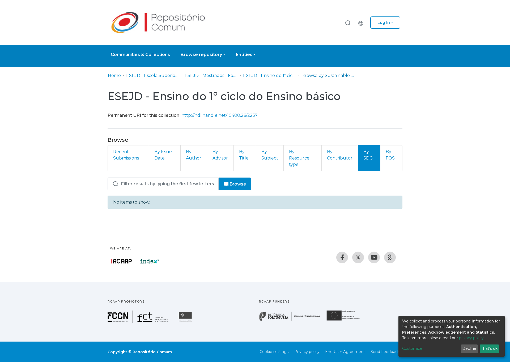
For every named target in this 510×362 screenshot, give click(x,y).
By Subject (269, 155)
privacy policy (471, 337)
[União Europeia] (346, 320)
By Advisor (220, 155)
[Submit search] (348, 22)
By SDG (368, 155)
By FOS (390, 155)
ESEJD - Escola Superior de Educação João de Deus (152, 75)
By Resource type (299, 158)
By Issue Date (163, 155)
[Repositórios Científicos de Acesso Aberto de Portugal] (121, 261)
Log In (383, 22)
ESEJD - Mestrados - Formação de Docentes (211, 75)
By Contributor (339, 155)
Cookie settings (274, 351)
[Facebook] (342, 257)
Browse (237, 184)
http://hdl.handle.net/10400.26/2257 (219, 115)
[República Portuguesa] (292, 320)
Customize (412, 348)
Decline (469, 348)
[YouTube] (374, 257)
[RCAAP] (390, 257)
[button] (362, 22)
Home (114, 75)
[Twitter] (358, 257)
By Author (193, 155)
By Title (244, 155)
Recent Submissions (126, 155)
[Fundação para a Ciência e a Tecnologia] (139, 321)
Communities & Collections (140, 54)
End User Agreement (345, 351)
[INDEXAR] (149, 261)
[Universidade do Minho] (186, 321)
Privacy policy (307, 351)
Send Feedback (385, 351)
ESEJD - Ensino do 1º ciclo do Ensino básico (269, 75)
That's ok (489, 348)
